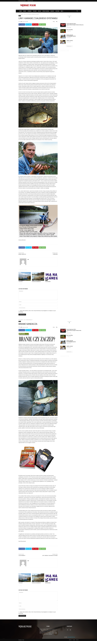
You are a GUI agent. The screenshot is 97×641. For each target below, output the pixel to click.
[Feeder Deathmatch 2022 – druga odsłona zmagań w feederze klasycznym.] (63, 25)
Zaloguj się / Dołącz (30, 0)
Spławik (34, 11)
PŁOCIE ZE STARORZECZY (36, 281)
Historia (57, 11)
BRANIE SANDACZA (22, 254)
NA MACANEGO (48, 281)
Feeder (24, 11)
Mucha (39, 11)
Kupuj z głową (46, 11)
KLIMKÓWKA (55, 254)
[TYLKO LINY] (25, 276)
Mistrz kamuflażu (69, 29)
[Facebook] (67, 630)
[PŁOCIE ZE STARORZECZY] (38, 276)
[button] (77, 11)
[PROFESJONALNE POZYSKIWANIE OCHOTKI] (63, 36)
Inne (62, 11)
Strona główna (21, 14)
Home (20, 11)
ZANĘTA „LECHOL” (69, 40)
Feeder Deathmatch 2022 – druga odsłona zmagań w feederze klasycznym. (74, 24)
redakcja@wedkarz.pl (71, 637)
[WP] (19, 21)
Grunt (25, 14)
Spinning (29, 11)
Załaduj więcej (69, 46)
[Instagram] (70, 630)
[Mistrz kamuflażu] (63, 31)
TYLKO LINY (21, 281)
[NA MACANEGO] (51, 276)
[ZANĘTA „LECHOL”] (63, 42)
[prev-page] (19, 284)
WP (21, 21)
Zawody (52, 11)
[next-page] (21, 284)
